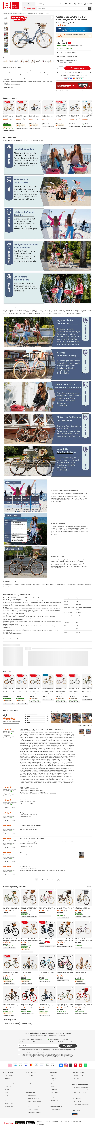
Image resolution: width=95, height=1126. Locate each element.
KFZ (6, 1100)
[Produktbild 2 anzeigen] (6, 23)
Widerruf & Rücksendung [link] (34, 1101)
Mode (6, 1092)
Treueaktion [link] (54, 1089)
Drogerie (7, 1095)
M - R (29, 1083)
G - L (29, 1081)
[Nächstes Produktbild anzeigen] (6, 54)
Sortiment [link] (53, 1083)
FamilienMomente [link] (55, 1098)
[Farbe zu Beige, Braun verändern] (11, 61)
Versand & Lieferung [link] (33, 1109)
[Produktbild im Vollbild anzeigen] (32, 35)
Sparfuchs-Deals (9, 1075)
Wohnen (7, 1089)
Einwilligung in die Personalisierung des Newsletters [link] (41, 1055)
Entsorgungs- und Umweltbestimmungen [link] (74, 1121)
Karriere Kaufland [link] (78, 1101)
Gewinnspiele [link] (54, 1092)
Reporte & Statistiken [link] (79, 1075)
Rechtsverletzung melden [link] (34, 1112)
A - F (29, 1078)
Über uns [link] (76, 1078)
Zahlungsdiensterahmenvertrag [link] (82, 1087)
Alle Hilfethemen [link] (32, 1095)
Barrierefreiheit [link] (40, 1124)
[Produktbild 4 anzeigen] (6, 34)
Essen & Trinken (9, 1103)
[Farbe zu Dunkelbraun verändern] (33, 61)
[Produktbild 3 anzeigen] (6, 28)
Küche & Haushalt (9, 1083)
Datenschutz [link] (55, 1121)
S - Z (29, 1086)
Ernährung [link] (53, 1095)
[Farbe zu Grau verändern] (49, 61)
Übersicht (30, 1075)
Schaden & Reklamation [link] (34, 1107)
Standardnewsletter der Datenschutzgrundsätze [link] (34, 1050)
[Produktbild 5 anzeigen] (6, 39)
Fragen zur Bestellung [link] (33, 1098)
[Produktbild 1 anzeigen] (6, 18)
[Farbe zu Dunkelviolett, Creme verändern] (44, 61)
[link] (43, 4)
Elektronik (7, 1078)
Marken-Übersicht (9, 1106)
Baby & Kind (8, 1086)
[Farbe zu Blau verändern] (16, 61)
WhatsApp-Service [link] (55, 1100)
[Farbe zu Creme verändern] (22, 61)
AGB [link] (61, 1121)
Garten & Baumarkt (10, 1081)
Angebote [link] (53, 1075)
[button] (74, 46)
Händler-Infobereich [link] (56, 1109)
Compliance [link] (47, 1121)
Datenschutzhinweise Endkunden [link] (82, 1092)
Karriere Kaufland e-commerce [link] (81, 1104)
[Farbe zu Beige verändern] (5, 61)
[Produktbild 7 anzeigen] (6, 50)
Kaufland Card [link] (54, 1081)
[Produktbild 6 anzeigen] (6, 44)
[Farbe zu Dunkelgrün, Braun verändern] (38, 61)
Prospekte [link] (53, 1078)
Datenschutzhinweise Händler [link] (81, 1090)
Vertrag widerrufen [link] (33, 1104)
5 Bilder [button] (85, 735)
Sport (6, 1098)
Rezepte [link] (53, 1086)
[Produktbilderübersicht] (6, 35)
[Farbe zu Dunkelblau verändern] (27, 61)
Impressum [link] (39, 1121)
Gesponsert (5, 115)
